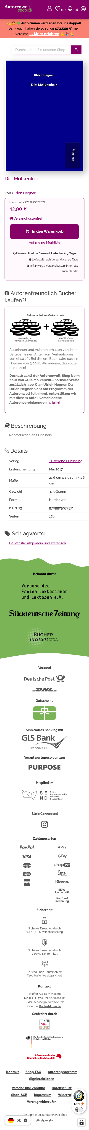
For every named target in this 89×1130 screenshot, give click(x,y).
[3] (58, 402)
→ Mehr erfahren (44, 34)
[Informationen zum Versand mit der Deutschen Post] (44, 680)
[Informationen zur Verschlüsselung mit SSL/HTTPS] (44, 922)
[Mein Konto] (50, 9)
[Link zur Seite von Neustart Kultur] (44, 1029)
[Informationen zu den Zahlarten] (27, 849)
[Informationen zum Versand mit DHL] (44, 692)
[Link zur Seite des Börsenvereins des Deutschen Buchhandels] (44, 1058)
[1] (50, 402)
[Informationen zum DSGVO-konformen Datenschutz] (44, 944)
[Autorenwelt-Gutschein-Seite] (44, 719)
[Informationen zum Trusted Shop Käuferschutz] (44, 966)
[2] (54, 402)
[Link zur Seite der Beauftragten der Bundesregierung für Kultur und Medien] (44, 1051)
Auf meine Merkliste (44, 243)
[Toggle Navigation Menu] (84, 9)
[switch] (79, 1109)
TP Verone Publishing (65, 461)
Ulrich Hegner (24, 193)
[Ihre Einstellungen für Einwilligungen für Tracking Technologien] (81, 1122)
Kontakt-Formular (50, 1006)
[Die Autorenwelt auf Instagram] (44, 826)
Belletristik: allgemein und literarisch (37, 543)
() (63, 10)
